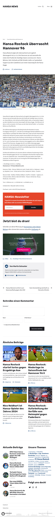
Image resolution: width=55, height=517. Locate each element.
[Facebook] (36, 487)
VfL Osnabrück (48, 475)
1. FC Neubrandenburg (31, 451)
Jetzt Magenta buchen (24, 249)
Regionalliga (37, 470)
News (7, 258)
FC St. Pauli (42, 461)
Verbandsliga (37, 475)
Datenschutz (5, 508)
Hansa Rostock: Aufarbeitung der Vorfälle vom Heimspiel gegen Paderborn (38, 411)
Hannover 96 (29, 258)
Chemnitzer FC (38, 455)
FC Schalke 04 (37, 461)
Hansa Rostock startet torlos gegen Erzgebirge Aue (14, 367)
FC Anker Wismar (31, 457)
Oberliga (31, 470)
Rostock (42, 470)
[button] (40, 6)
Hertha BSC (30, 464)
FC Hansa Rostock (22, 258)
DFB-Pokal (43, 455)
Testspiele (31, 473)
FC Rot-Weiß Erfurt (31, 461)
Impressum (5, 504)
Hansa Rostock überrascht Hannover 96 (15, 39)
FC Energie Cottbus (45, 457)
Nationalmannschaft (44, 468)
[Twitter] (29, 487)
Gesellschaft (46, 461)
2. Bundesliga (15, 258)
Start (4, 39)
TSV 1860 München (31, 475)
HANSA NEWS (10, 6)
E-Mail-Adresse (28, 317)
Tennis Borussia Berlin (44, 471)
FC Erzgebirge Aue (31, 459)
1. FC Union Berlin (39, 451)
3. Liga (39, 453)
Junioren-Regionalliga (46, 466)
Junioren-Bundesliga (34, 466)
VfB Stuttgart (43, 475)
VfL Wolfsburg (31, 476)
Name (4, 317)
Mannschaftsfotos (37, 468)
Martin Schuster (18, 69)
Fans (46, 455)
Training (36, 473)
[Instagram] (33, 487)
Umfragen (35, 229)
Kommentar (6, 306)
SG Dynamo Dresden (48, 470)
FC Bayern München (37, 457)
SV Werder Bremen (36, 471)
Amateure (45, 453)
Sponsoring (30, 471)
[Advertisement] (27, 27)
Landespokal (30, 468)
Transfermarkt (41, 473)
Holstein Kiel (36, 464)
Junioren (41, 464)
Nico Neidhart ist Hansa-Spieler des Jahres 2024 (13, 408)
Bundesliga (31, 455)
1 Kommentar (17, 382)
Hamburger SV (41, 462)
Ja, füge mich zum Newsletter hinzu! (12, 324)
